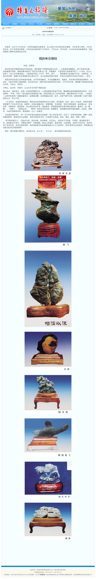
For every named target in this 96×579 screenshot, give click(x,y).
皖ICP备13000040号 (60, 570)
